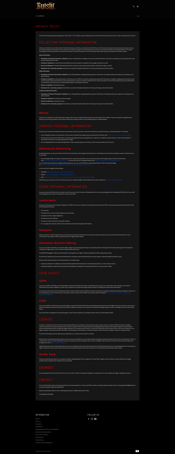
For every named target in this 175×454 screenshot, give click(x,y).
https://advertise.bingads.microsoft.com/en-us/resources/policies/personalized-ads (69, 177)
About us (38, 421)
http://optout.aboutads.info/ (113, 180)
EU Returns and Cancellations (44, 442)
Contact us (39, 424)
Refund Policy (39, 440)
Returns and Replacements (43, 432)
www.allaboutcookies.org (59, 342)
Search (37, 418)
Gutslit (40, 451)
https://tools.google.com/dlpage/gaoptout (107, 160)
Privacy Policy (39, 437)
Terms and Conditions (42, 434)
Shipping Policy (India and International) (47, 429)
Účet (138, 16)
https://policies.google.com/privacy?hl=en (56, 160)
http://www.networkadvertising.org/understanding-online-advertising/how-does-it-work (66, 165)
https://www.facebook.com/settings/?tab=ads (60, 172)
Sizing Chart (39, 426)
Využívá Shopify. (46, 451)
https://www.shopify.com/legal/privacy (119, 135)
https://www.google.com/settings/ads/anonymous (60, 174)
